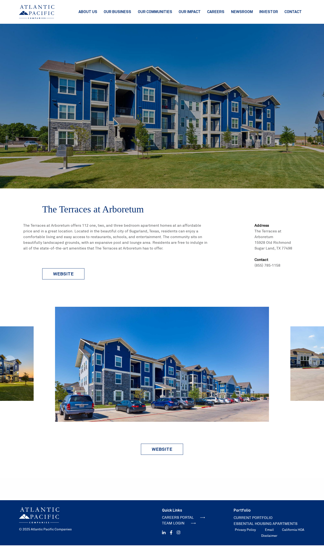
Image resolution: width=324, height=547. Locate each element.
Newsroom (242, 11)
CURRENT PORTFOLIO (253, 517)
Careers (215, 11)
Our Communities (155, 11)
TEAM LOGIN (173, 523)
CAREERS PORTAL (178, 517)
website (63, 274)
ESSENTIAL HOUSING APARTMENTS (265, 523)
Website (162, 449)
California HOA (293, 530)
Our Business (117, 11)
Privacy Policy (245, 530)
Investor (268, 11)
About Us (88, 11)
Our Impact (190, 11)
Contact (293, 11)
